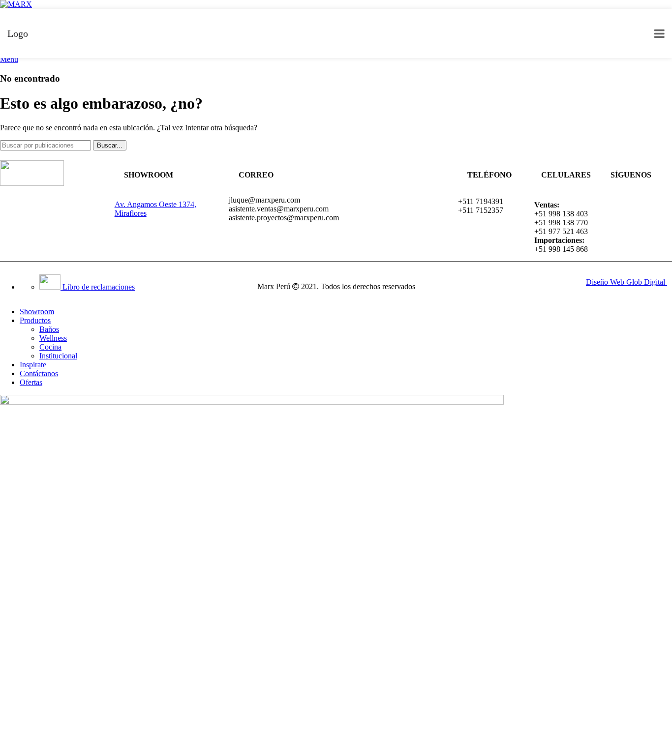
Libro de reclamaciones (98, 287)
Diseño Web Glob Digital (626, 282)
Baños (49, 329)
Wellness (53, 338)
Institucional (58, 356)
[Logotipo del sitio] (16, 4)
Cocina (50, 347)
